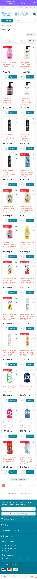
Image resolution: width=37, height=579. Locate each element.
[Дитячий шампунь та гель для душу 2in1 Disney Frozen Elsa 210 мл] (27, 447)
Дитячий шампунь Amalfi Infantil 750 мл (27, 244)
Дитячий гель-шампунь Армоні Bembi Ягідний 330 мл (10, 244)
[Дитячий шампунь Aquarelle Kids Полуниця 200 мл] (27, 268)
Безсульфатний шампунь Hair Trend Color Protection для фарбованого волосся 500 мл (8, 101)
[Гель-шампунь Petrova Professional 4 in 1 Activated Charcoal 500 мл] (10, 124)
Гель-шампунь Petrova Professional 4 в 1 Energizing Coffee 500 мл (9, 172)
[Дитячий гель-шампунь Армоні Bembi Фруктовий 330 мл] (27, 196)
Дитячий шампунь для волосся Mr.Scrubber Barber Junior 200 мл (27, 388)
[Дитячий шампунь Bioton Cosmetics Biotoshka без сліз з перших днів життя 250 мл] (27, 340)
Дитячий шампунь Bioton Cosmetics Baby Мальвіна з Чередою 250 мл (9, 352)
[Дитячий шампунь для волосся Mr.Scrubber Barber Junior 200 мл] (27, 376)
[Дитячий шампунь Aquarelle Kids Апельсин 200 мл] (10, 268)
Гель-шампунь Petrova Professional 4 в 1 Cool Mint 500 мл (26, 136)
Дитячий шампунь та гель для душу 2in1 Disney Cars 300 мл (9, 460)
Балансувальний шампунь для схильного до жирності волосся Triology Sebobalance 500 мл (26, 65)
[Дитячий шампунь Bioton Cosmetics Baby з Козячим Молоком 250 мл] (27, 304)
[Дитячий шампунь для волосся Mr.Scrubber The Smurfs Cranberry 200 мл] (27, 411)
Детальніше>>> (20, 3)
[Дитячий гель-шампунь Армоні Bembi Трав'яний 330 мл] (10, 196)
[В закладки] (16, 47)
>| (23, 490)
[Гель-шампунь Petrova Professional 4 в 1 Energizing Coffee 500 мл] (10, 160)
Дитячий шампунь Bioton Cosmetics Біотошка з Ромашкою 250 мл (9, 388)
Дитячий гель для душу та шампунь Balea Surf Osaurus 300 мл (26, 172)
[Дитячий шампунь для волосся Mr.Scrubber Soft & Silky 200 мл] (10, 411)
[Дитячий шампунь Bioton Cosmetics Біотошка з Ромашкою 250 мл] (10, 376)
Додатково (8, 536)
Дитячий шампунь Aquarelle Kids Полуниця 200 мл (27, 280)
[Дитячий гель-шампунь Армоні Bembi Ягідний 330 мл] (10, 232)
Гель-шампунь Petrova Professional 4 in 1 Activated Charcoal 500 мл (9, 136)
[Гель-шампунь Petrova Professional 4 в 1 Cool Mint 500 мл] (27, 124)
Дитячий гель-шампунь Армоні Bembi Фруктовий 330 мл (27, 208)
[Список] (34, 41)
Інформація (8, 525)
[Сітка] (30, 41)
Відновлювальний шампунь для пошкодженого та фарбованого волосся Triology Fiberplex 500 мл (27, 101)
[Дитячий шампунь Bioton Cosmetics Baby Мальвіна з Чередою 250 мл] (10, 340)
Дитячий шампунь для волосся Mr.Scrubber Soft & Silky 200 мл (9, 424)
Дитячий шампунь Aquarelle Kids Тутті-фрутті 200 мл (9, 316)
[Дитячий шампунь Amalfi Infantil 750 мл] (27, 232)
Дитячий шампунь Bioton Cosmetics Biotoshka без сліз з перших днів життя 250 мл (27, 352)
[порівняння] (16, 50)
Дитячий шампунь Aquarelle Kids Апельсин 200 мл (9, 280)
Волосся (8, 25)
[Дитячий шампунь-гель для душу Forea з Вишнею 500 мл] (10, 52)
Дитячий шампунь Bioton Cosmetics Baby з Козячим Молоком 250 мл (27, 316)
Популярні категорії (12, 530)
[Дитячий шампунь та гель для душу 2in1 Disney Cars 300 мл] (10, 447)
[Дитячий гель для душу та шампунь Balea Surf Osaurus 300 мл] (27, 160)
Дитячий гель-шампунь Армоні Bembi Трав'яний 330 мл (9, 208)
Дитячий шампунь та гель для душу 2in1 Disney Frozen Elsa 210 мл (27, 460)
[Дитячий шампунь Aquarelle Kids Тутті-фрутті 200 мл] (10, 304)
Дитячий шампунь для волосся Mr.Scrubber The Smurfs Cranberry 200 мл (27, 424)
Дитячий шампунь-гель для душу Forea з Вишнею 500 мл (10, 65)
